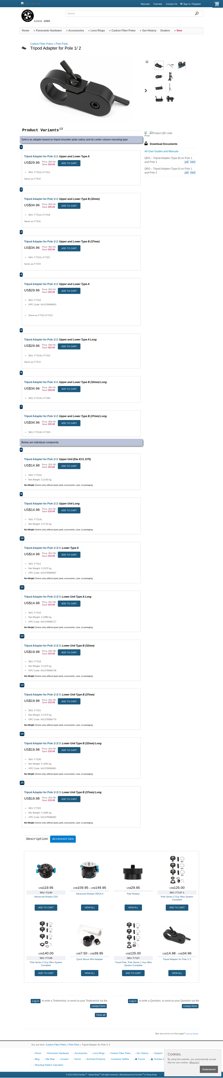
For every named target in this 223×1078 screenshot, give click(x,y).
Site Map (50, 1059)
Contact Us (171, 4)
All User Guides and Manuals (161, 151)
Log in (35, 1001)
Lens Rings (96, 30)
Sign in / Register (192, 4)
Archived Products (96, 1059)
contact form (98, 1006)
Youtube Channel (162, 1059)
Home (25, 30)
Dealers (165, 30)
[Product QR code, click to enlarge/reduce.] (161, 133)
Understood (208, 1069)
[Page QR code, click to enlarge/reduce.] (31, 4)
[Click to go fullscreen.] (147, 62)
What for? (194, 1062)
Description (37, 839)
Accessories (75, 30)
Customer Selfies (120, 1059)
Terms (77, 1059)
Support (158, 1053)
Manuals (145, 4)
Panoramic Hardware (47, 30)
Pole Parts (62, 43)
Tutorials (157, 4)
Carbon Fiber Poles (122, 30)
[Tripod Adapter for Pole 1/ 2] (159, 65)
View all (100, 1015)
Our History (148, 30)
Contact (65, 1059)
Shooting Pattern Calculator (49, 1065)
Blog (37, 1059)
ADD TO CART (69, 163)
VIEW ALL (90, 907)
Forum (141, 1059)
